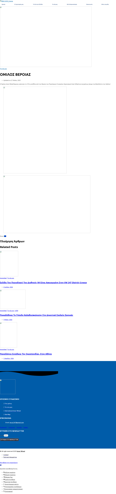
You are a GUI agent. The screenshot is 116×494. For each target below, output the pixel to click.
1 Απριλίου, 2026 (8, 358)
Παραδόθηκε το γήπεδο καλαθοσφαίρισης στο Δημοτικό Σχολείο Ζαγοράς (36, 315)
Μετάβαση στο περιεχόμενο (9, 462)
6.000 (16, 310)
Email (2, 435)
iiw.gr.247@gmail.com (17, 422)
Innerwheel (3, 278)
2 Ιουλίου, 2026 (8, 287)
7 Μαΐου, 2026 (7, 319)
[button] (0, 465)
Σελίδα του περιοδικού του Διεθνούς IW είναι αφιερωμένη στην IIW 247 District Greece (43, 282)
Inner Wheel (21, 451)
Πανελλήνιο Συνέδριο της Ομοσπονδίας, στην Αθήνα (26, 354)
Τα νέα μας (3, 68)
